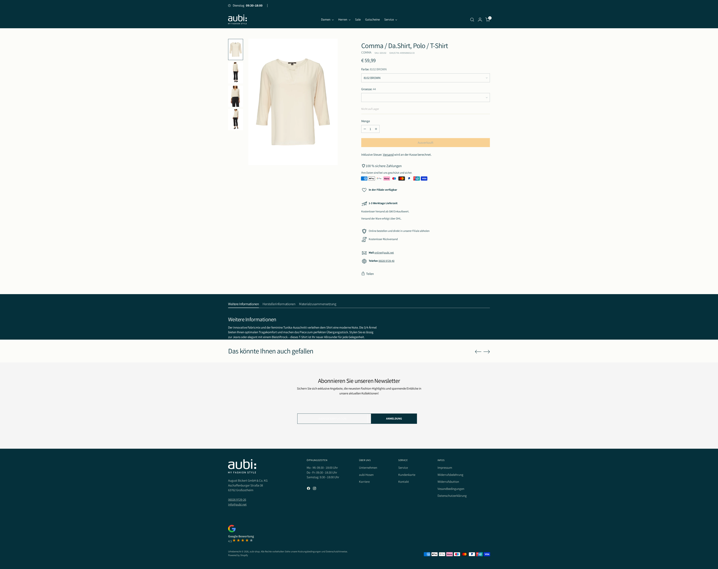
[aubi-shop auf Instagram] (315, 489)
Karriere (364, 482)
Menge (365, 121)
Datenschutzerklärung (452, 496)
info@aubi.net (237, 504)
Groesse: (368, 89)
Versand (388, 154)
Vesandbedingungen (451, 489)
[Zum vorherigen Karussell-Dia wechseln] (478, 352)
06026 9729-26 (237, 500)
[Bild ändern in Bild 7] (235, 119)
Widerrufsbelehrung (450, 475)
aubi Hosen (366, 475)
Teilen (370, 274)
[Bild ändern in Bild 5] (235, 96)
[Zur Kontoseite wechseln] (480, 19)
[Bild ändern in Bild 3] (235, 72)
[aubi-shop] (237, 20)
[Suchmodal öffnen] (472, 19)
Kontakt (403, 482)
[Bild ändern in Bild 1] (235, 49)
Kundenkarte (406, 475)
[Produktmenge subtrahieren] (364, 129)
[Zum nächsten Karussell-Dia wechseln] (487, 351)
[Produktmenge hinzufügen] (376, 129)
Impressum (445, 468)
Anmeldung (394, 418)
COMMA (366, 52)
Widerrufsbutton (448, 482)
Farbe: (374, 69)
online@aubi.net (384, 252)
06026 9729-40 (386, 261)
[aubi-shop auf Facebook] (309, 489)
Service (403, 468)
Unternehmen (368, 468)
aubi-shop (255, 551)
